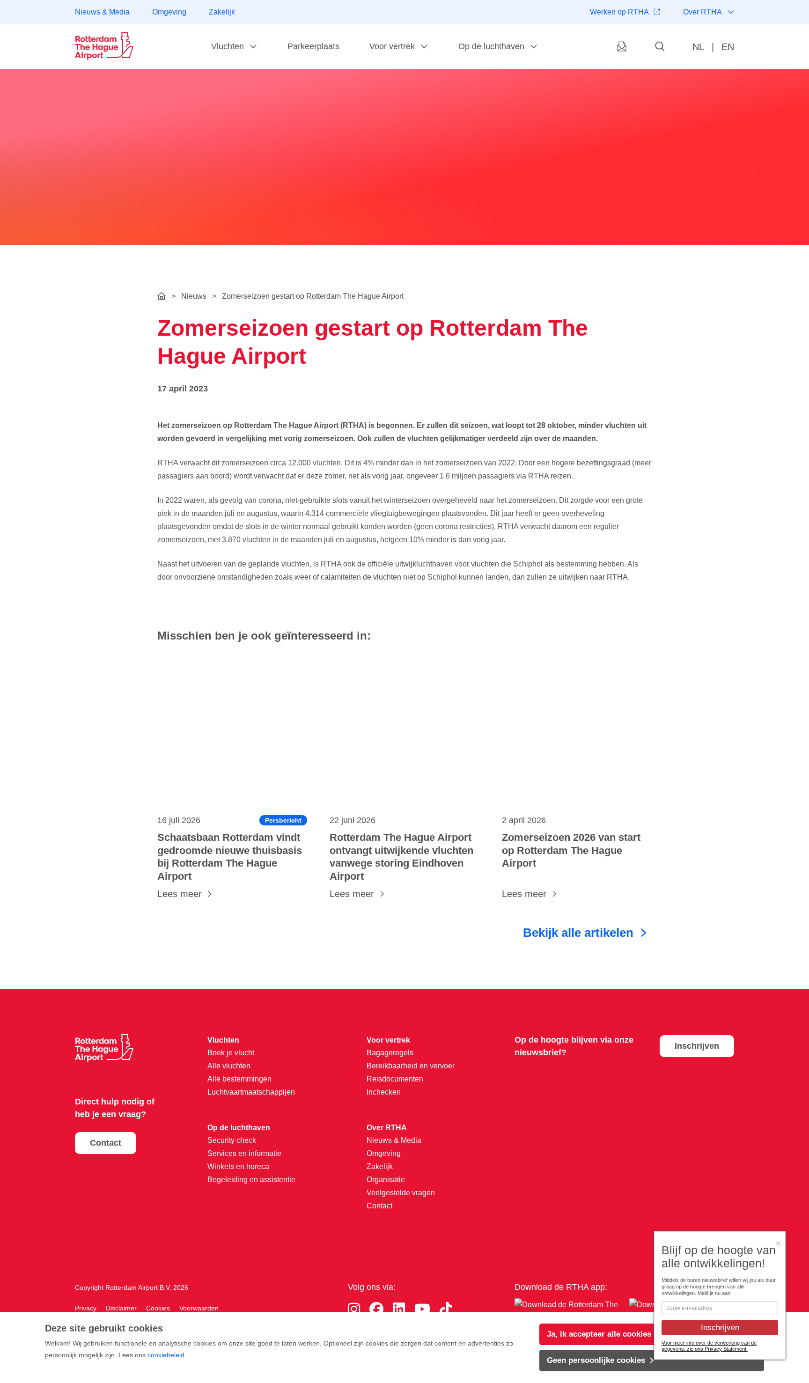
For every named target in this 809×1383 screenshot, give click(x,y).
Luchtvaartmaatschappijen (251, 1092)
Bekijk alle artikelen (578, 933)
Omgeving (169, 12)
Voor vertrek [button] (392, 46)
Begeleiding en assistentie (251, 1180)
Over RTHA (702, 12)
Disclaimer (121, 1308)
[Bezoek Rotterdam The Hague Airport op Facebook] (376, 1309)
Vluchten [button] (227, 46)
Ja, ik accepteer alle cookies (599, 1334)
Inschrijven (697, 1046)
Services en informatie (244, 1153)
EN (727, 47)
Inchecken (384, 1092)
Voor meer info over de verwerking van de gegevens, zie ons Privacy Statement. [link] (709, 1346)
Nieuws (193, 296)
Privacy (85, 1308)
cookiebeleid (165, 1355)
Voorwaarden (199, 1308)
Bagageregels (390, 1053)
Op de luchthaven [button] (491, 46)
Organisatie (386, 1180)
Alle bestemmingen (239, 1079)
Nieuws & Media (102, 12)
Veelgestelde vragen (401, 1193)
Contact (105, 1143)
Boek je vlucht (230, 1053)
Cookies (158, 1308)
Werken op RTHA (619, 12)
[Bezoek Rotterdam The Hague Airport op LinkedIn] (399, 1309)
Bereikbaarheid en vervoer (411, 1066)
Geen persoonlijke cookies (596, 1360)
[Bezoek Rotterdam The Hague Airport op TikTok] (446, 1309)
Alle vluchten (228, 1066)
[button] (660, 47)
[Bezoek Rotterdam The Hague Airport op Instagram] (354, 1309)
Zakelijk (222, 12)
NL (698, 47)
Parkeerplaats (313, 46)
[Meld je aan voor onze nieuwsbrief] (621, 47)
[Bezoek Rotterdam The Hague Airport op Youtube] (422, 1309)
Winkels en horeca (238, 1166)
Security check (231, 1140)
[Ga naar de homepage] (104, 46)
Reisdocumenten (395, 1079)
